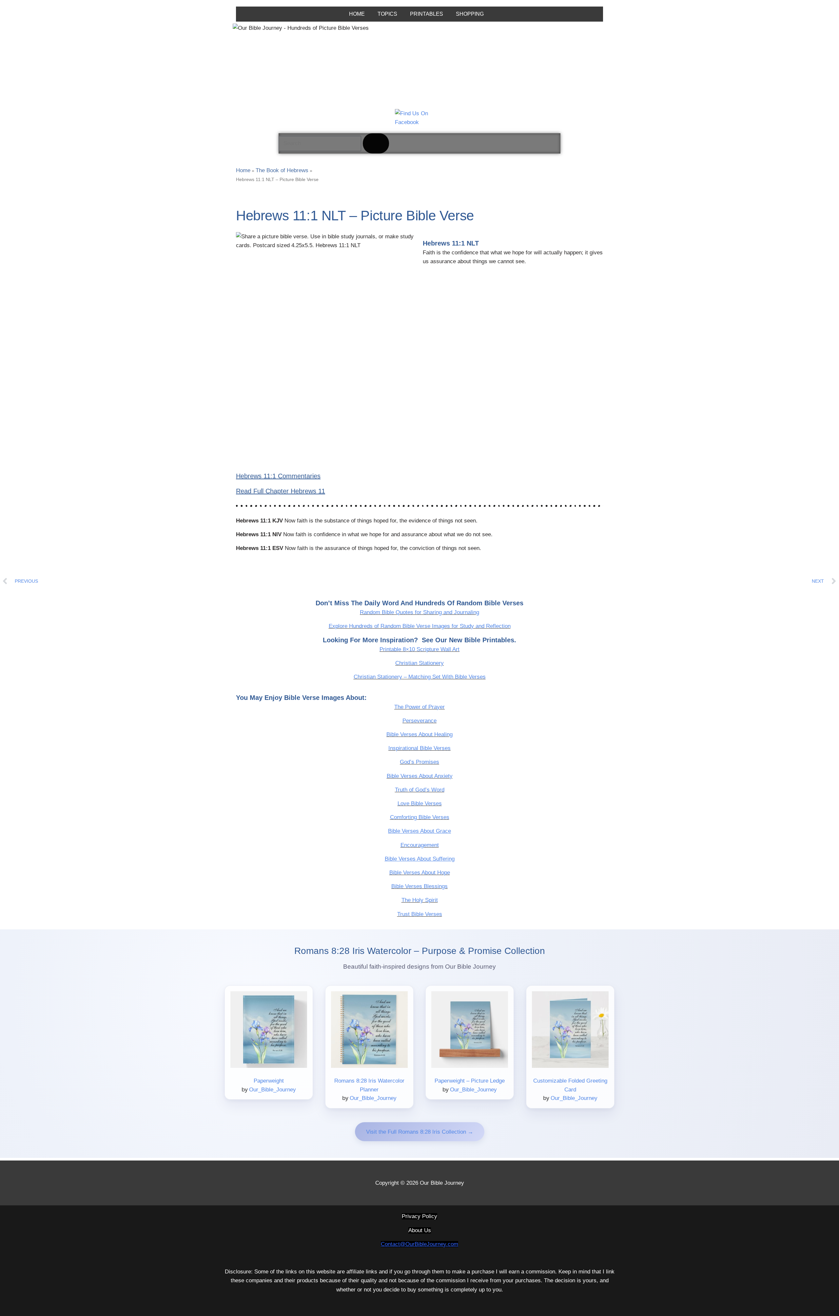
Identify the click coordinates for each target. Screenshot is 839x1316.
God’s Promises (419, 762)
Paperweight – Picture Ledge (470, 1081)
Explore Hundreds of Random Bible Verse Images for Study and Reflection (420, 626)
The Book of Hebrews (282, 170)
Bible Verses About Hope (419, 872)
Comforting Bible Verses (419, 817)
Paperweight (269, 1081)
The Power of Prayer (419, 707)
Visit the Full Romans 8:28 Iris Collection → (419, 1132)
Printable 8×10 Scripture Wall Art (419, 649)
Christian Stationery (419, 663)
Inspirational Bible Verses (419, 748)
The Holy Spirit (419, 900)
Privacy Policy (419, 1216)
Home (243, 170)
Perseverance (419, 721)
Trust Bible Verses (419, 914)
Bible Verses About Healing (419, 734)
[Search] (376, 143)
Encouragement (419, 845)
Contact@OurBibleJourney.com (419, 1244)
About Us (419, 1230)
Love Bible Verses (420, 803)
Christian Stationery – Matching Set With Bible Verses (420, 677)
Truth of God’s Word (419, 790)
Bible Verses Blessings (419, 886)
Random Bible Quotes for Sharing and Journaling (419, 612)
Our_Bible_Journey (272, 1090)
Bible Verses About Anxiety (420, 776)
